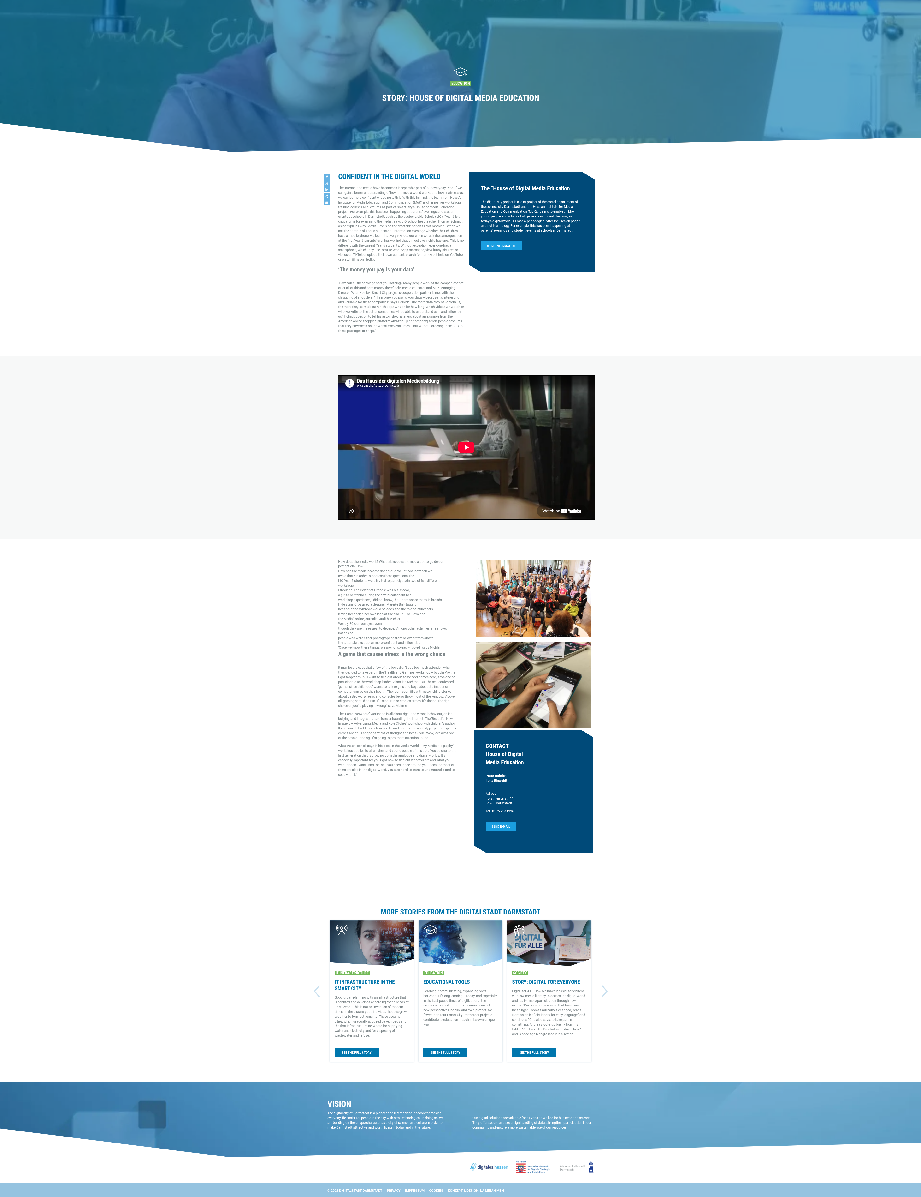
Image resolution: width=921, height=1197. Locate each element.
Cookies (436, 1190)
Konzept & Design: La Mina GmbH (476, 1190)
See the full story (357, 1052)
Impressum (415, 1190)
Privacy (394, 1190)
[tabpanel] (460, 76)
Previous (317, 991)
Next (604, 991)
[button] (327, 177)
